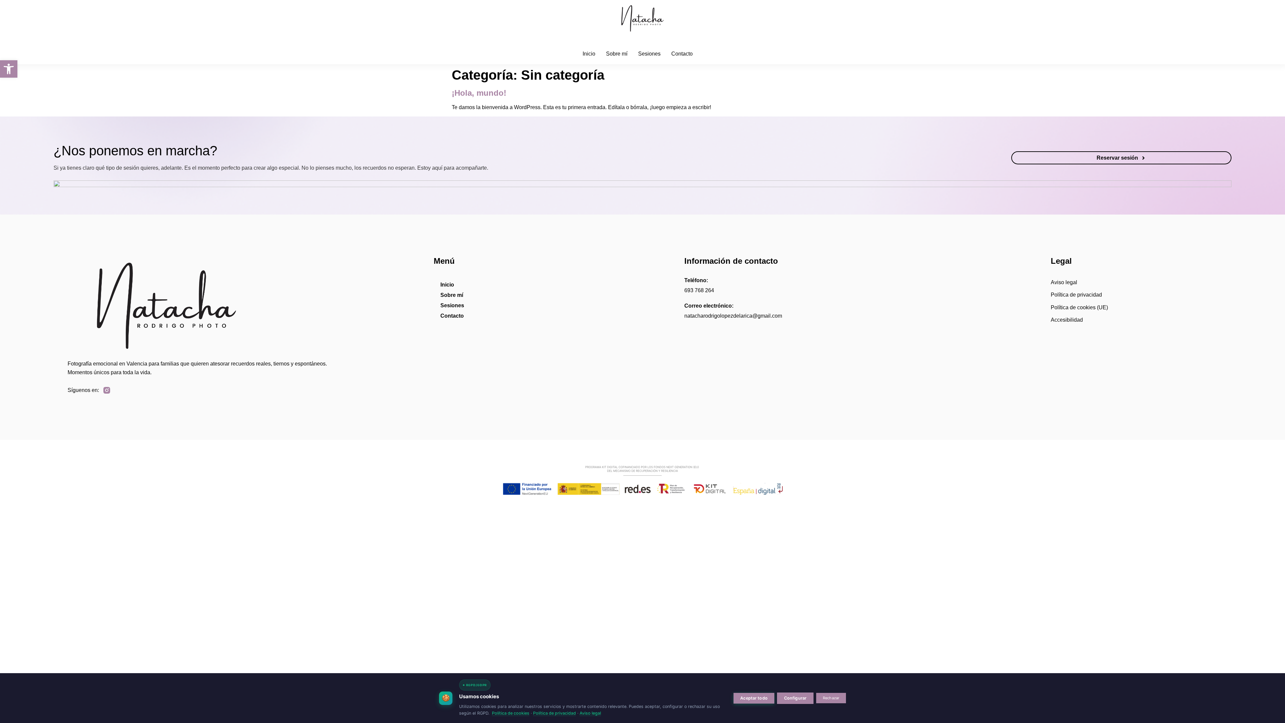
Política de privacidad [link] (1076, 295)
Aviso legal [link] (1064, 282)
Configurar (795, 698)
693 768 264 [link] (699, 290)
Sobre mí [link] (616, 54)
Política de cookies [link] (510, 713)
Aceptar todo (754, 698)
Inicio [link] (589, 54)
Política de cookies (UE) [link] (1079, 307)
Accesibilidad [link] (1067, 320)
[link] (8, 69)
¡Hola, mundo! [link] (479, 92)
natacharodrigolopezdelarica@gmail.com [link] (733, 316)
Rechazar (831, 698)
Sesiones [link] (649, 54)
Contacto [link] (682, 54)
